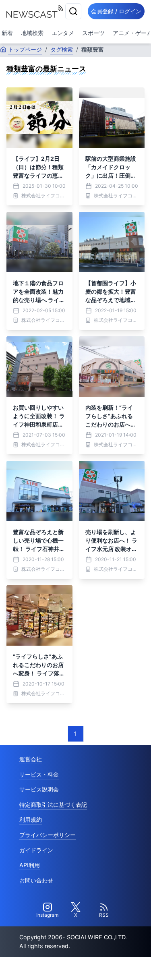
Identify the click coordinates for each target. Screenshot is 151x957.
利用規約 (30, 819)
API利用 (29, 865)
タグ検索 (61, 49)
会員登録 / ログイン (116, 11)
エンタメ (63, 32)
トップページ (25, 49)
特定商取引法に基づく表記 (53, 804)
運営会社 (30, 759)
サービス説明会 (39, 789)
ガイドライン (36, 850)
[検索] (73, 11)
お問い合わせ (36, 880)
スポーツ (93, 32)
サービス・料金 (39, 774)
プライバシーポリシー (47, 834)
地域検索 (32, 32)
